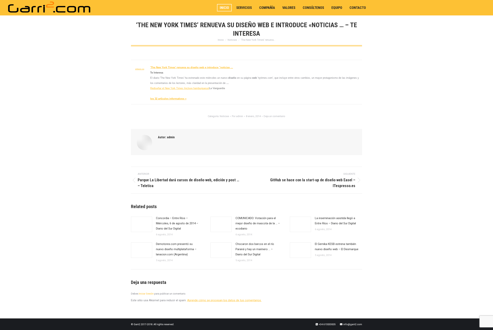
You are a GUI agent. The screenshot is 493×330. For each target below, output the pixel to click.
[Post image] (141, 224)
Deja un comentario (274, 116)
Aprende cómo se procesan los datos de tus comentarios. (224, 300)
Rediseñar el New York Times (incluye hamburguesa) (179, 88)
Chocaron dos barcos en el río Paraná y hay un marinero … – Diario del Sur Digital (255, 249)
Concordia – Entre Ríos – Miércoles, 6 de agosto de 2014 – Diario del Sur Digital (177, 223)
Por (237, 116)
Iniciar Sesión (146, 293)
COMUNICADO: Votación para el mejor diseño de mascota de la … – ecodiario (258, 223)
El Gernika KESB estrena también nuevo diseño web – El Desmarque (336, 246)
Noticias (224, 116)
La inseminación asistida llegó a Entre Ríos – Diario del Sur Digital (335, 220)
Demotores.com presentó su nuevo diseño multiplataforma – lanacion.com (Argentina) (176, 249)
